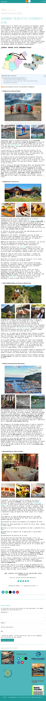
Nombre (3, 622)
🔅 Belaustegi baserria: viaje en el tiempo (10, 82)
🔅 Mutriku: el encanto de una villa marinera (30, 80)
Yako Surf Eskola (13, 145)
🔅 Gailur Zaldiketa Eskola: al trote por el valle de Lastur (12, 80)
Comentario (5, 612)
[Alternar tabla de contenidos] (44, 76)
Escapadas (4, 13)
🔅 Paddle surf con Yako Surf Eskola (9, 79)
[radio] (18, 581)
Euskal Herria (12, 13)
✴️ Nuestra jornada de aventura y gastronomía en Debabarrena (14, 77)
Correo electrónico (7, 627)
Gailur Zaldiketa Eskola (20, 328)
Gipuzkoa (19, 13)
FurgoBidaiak (4, 2)
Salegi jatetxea (35, 220)
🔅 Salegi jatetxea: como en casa (21, 79)
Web (2, 631)
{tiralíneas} (23, 699)
